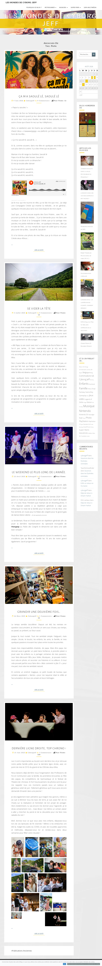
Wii (80, 436)
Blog (91, 373)
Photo (89, 417)
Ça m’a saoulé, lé (22, 200)
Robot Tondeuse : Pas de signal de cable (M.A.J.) (86, 255)
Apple (80, 373)
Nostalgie (91, 415)
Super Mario (84, 430)
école (88, 436)
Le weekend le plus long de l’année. (39, 472)
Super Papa (75, 7)
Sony (92, 427)
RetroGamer (50, 7)
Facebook (92, 384)
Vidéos (90, 433)
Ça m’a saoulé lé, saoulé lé (39, 96)
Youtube (83, 436)
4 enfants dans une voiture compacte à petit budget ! (87, 195)
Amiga (86, 367)
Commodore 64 (86, 375)
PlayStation (83, 421)
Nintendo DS (83, 414)
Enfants (83, 383)
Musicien (62, 7)
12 (87, 81)
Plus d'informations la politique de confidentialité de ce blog (83, 964)
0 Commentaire (43, 101)
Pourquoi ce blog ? (34, 7)
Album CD (81, 367)
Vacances (83, 433)
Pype (81, 424)
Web (93, 433)
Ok (64, 964)
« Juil (80, 95)
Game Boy (89, 392)
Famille (83, 388)
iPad (88, 395)
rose (92, 424)
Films (89, 389)
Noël (80, 418)
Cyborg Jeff (14, 200)
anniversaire (82, 369)
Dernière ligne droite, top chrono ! (39, 748)
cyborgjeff (30, 101)
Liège (84, 402)
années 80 (89, 369)
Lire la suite (39, 250)
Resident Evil (87, 424)
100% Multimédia (90, 7)
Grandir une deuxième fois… (38, 611)
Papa (84, 418)
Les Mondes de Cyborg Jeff (21, 2)
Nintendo (85, 411)
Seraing (81, 427)
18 (83, 85)
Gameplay (82, 395)
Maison (89, 402)
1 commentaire (45, 616)
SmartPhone (86, 427)
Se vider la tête (39, 308)
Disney (92, 380)
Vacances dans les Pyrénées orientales (87, 461)
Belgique (86, 372)
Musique (89, 406)
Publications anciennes (22, 951)
